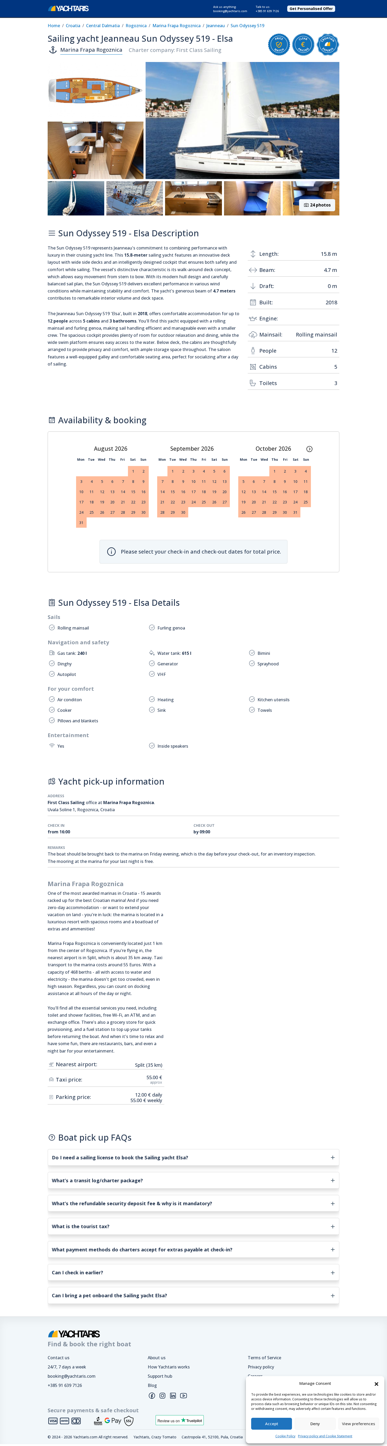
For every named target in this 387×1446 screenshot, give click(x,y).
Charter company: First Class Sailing (175, 50)
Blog (152, 1385)
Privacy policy (261, 1367)
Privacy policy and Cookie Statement (325, 1436)
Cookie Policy (285, 1436)
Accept (271, 1423)
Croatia (73, 25)
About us (157, 1358)
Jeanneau (215, 25)
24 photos (320, 205)
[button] (376, 1383)
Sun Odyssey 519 (247, 25)
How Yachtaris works (169, 1367)
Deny (315, 1423)
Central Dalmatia (103, 25)
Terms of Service (264, 1358)
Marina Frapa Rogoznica (176, 25)
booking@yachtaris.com (72, 1376)
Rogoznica (136, 25)
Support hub (160, 1376)
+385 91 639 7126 (65, 1385)
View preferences (358, 1423)
